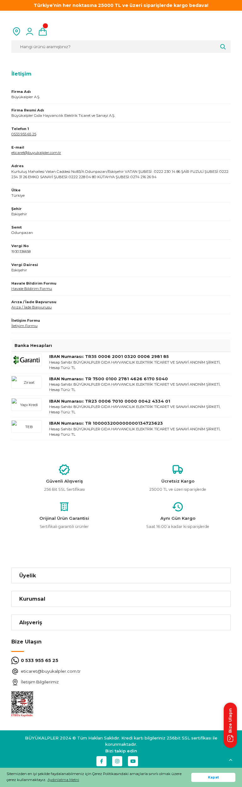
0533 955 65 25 (23, 134)
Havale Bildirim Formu (31, 288)
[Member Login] (30, 31)
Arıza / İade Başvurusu (31, 307)
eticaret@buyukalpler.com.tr (36, 152)
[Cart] (42, 31)
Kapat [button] (213, 777)
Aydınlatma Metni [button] (63, 780)
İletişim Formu (24, 326)
